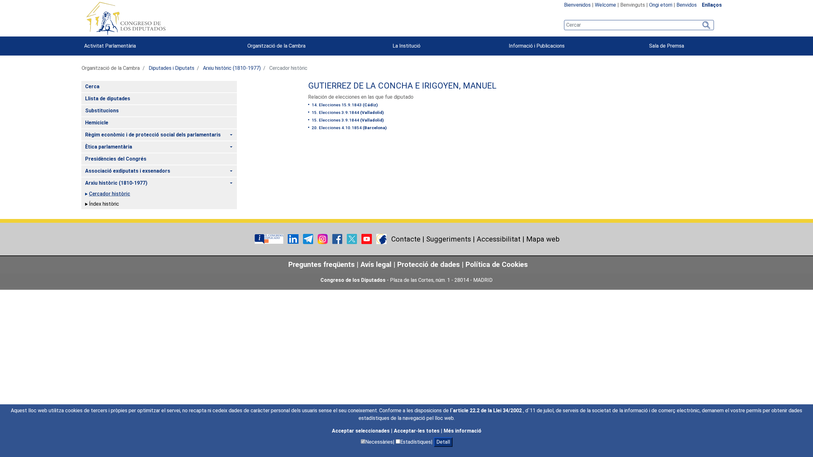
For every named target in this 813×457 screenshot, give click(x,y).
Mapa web (543, 239)
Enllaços (712, 5)
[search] (639, 25)
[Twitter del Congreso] (352, 238)
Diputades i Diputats (171, 68)
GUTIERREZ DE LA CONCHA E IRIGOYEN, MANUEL (402, 85)
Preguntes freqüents (321, 264)
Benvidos (686, 5)
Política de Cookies (497, 264)
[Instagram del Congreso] (323, 238)
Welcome (605, 5)
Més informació (462, 431)
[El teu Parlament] (269, 238)
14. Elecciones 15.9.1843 (344, 104)
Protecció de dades (428, 264)
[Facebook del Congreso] (338, 238)
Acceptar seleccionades (361, 431)
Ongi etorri (660, 5)
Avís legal (376, 264)
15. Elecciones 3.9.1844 (347, 112)
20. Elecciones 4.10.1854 (349, 127)
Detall (443, 442)
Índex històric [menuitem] (104, 204)
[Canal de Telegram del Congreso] (308, 238)
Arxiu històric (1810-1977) (232, 68)
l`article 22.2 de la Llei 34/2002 (486, 410)
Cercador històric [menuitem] (109, 194)
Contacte (405, 239)
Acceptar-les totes (417, 431)
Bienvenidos (577, 5)
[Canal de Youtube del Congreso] (367, 238)
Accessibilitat (499, 239)
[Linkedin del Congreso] (293, 238)
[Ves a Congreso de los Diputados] (125, 18)
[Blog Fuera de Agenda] (381, 238)
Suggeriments (448, 239)
